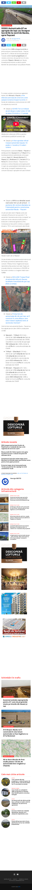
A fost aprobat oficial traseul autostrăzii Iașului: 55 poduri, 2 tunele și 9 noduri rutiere (17, 143)
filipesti (8, 474)
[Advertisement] (16, 80)
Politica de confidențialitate (16, 880)
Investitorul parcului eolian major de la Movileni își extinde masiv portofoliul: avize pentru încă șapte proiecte (15, 460)
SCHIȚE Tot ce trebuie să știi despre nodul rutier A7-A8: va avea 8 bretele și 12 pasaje (18, 111)
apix (18, 473)
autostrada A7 (24, 473)
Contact (15, 879)
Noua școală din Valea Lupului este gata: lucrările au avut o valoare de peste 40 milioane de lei (14, 453)
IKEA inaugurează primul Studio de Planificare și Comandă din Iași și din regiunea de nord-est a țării (13, 447)
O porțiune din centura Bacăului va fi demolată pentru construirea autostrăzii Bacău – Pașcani (18, 206)
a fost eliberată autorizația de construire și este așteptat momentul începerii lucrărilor (14, 98)
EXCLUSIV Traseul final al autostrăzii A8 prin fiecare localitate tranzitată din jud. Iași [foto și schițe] (18, 280)
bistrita (3, 474)
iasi (12, 474)
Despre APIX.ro (7, 879)
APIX (19, 886)
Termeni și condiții (23, 879)
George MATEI (16, 38)
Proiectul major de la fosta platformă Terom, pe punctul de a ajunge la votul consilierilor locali (14, 467)
